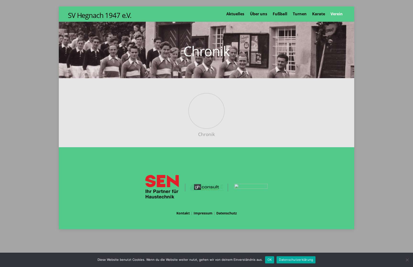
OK (269, 260)
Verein (337, 13)
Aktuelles (235, 13)
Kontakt (183, 213)
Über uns (258, 13)
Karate (318, 13)
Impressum (203, 213)
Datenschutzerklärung (296, 260)
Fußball (280, 13)
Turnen (300, 13)
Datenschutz (226, 213)
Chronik (206, 134)
